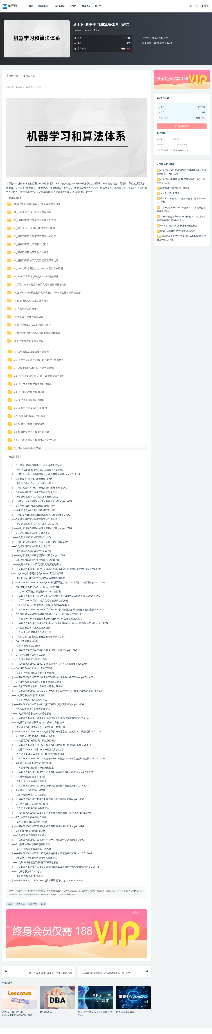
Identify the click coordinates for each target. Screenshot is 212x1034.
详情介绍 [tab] (13, 76)
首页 (31, 6)
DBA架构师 (46, 1012)
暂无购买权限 (181, 126)
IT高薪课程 (77, 30)
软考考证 (86, 6)
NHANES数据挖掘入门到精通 (174, 188)
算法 (43, 904)
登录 (206, 6)
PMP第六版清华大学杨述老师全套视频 (178, 226)
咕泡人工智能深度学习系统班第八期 (177, 231)
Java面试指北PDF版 (170, 193)
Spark (10, 904)
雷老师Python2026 (125, 1012)
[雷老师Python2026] (133, 997)
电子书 (98, 6)
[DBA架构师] (57, 997)
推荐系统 (21, 904)
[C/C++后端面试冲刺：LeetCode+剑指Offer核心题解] (19, 997)
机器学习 (33, 904)
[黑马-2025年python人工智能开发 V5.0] (95, 997)
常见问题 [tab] (30, 76)
